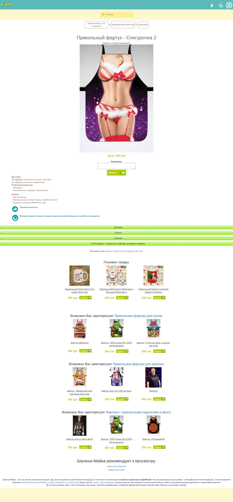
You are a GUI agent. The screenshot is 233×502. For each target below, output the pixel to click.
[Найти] (103, 14)
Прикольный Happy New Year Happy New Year (79, 290)
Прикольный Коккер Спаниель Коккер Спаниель (153, 290)
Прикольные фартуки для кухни (138, 316)
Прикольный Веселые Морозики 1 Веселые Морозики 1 (116, 290)
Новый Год (118, 251)
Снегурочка (129, 251)
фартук (109, 251)
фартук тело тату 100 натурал (116, 391)
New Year (139, 251)
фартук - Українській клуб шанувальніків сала (79, 392)
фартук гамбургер (80, 343)
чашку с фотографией (103, 482)
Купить (112, 172)
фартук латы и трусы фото (79, 439)
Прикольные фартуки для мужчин (138, 364)
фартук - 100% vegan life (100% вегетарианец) (116, 344)
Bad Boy (153, 391)
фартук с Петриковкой (153, 439)
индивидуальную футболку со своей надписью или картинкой (50, 482)
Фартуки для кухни (116, 470)
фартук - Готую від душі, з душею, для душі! (153, 344)
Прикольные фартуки (116, 466)
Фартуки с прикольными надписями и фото (138, 412)
